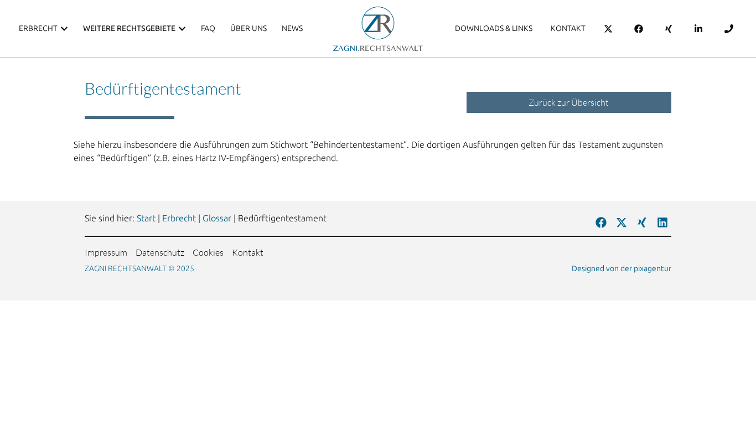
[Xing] (642, 222)
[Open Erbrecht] (64, 28)
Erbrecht (179, 218)
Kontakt (247, 252)
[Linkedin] (662, 222)
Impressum (106, 252)
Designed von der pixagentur (621, 268)
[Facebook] (601, 222)
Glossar (217, 218)
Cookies (208, 252)
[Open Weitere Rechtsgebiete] (182, 28)
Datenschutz (160, 252)
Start (146, 218)
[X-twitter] (621, 222)
